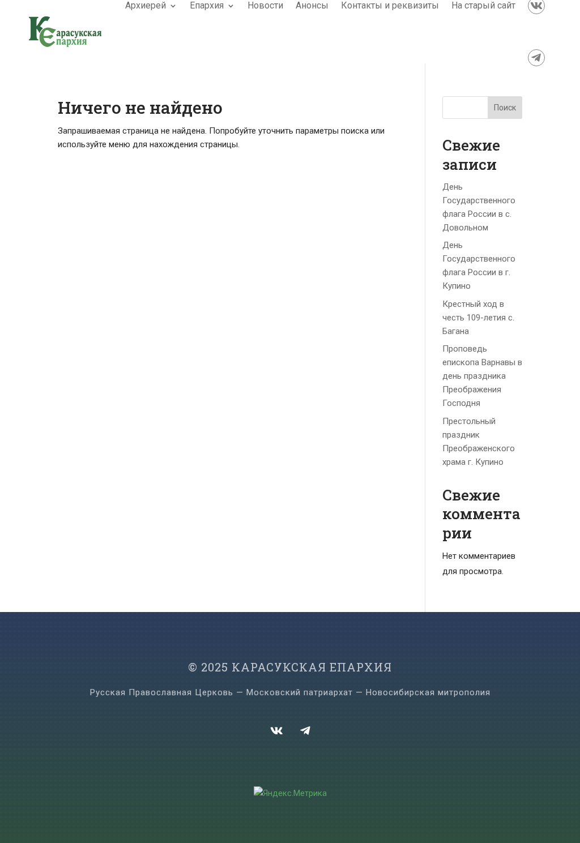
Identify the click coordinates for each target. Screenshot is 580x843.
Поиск (505, 107)
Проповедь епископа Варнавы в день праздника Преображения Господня (482, 376)
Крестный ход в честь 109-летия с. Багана (478, 317)
